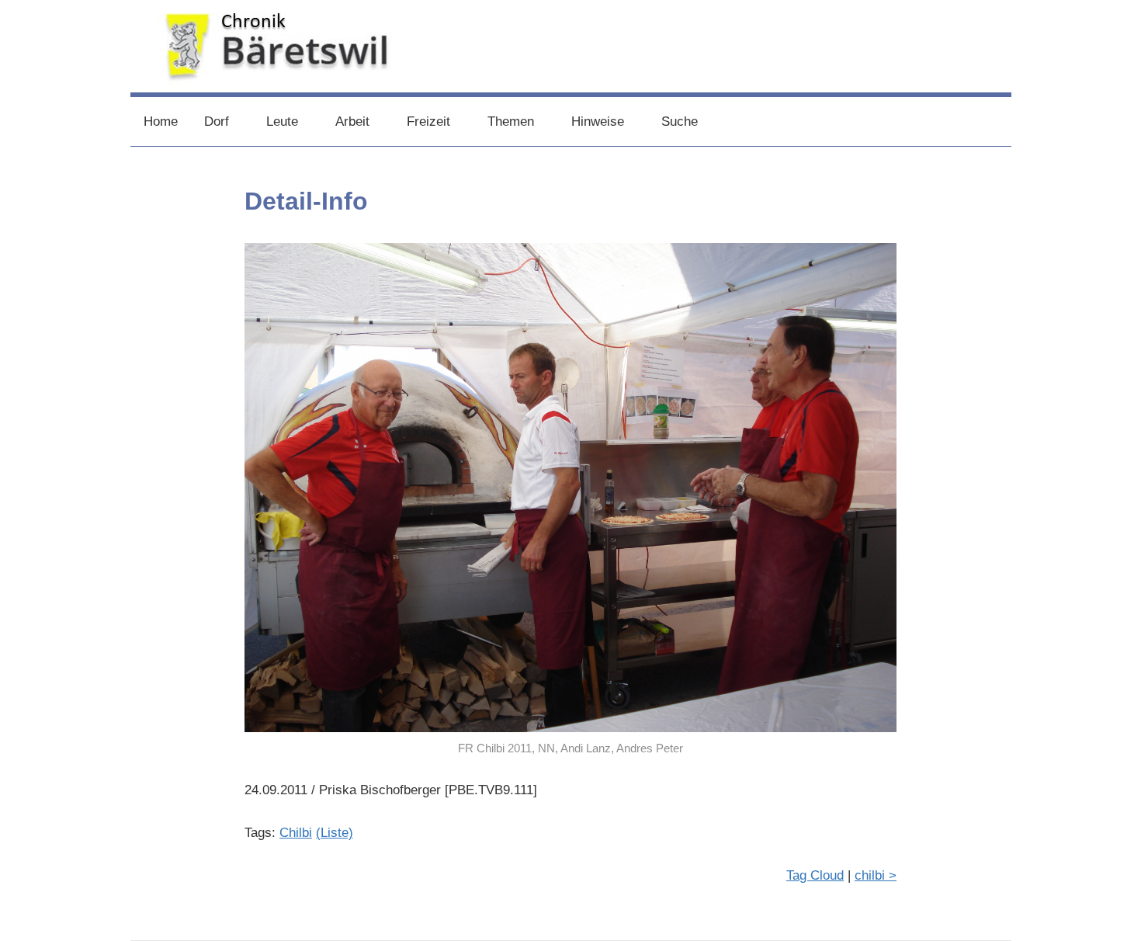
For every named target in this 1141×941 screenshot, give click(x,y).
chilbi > (875, 875)
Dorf (216, 121)
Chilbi (295, 832)
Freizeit (428, 121)
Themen (510, 121)
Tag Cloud (815, 875)
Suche (679, 121)
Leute (282, 121)
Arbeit (352, 121)
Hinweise (597, 121)
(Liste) (334, 832)
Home (161, 121)
